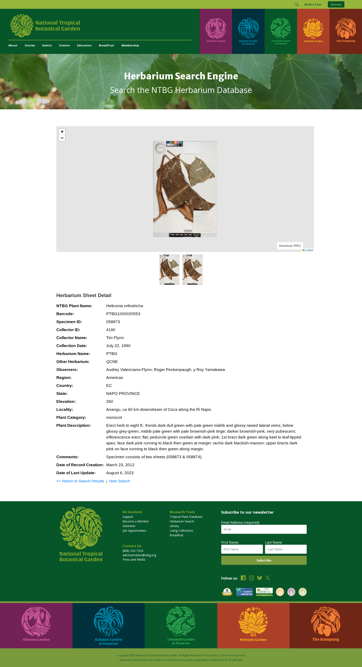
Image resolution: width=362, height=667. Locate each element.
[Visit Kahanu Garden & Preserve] (248, 31)
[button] (62, 132)
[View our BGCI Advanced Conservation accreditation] (303, 592)
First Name (229, 542)
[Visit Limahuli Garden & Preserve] (281, 31)
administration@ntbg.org (139, 555)
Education (84, 45)
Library (174, 526)
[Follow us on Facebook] (243, 578)
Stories (30, 45)
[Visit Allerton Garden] (216, 31)
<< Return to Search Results (80, 481)
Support (128, 517)
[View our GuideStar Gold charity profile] (227, 592)
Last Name (273, 542)
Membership (130, 45)
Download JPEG (290, 245)
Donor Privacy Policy (233, 655)
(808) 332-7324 (133, 551)
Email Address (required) (240, 522)
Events (47, 45)
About (12, 45)
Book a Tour (313, 4)
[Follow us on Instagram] (251, 578)
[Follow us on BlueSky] (259, 578)
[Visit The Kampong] (346, 31)
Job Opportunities (134, 531)
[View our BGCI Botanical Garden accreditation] (280, 592)
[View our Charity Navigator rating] (244, 592)
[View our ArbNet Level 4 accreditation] (264, 592)
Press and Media (134, 559)
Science (64, 45)
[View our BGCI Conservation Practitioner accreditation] (291, 592)
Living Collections (181, 531)
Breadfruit (106, 45)
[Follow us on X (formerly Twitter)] (267, 578)
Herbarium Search (182, 521)
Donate (336, 4)
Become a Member (136, 521)
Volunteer (129, 526)
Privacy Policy (210, 655)
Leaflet (309, 250)
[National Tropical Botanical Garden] (104, 25)
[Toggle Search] (296, 4)
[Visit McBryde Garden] (313, 31)
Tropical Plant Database (186, 517)
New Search (119, 481)
